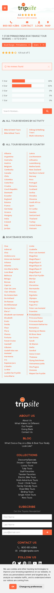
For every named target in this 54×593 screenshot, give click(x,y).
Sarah (31, 340)
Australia (8, 160)
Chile (6, 176)
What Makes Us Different (27, 423)
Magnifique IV (35, 269)
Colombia (8, 179)
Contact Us (27, 432)
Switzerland (34, 215)
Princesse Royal (36, 321)
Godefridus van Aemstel (11, 351)
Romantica (34, 327)
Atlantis (7, 265)
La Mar (7, 369)
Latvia (32, 153)
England (8, 199)
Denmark (8, 192)
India (6, 218)
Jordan (7, 228)
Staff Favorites (27, 471)
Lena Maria (9, 376)
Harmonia (8, 356)
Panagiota (33, 301)
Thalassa (33, 357)
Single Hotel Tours (27, 495)
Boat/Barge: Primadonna (15, 44)
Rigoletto (33, 295)
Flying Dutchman (36, 360)
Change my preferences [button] (30, 586)
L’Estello (7, 366)
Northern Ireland (36, 173)
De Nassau (8, 301)
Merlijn (32, 278)
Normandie (34, 288)
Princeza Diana (36, 318)
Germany (8, 209)
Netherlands (34, 166)
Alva (6, 252)
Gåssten (7, 347)
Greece (7, 212)
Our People (27, 426)
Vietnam (33, 228)
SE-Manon (33, 344)
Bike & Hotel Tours (12, 129)
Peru (31, 179)
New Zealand (35, 169)
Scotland (33, 189)
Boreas (7, 282)
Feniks (7, 324)
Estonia (7, 202)
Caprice (7, 285)
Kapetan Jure (10, 363)
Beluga (7, 278)
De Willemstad (10, 305)
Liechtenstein (35, 156)
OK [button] (12, 586)
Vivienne (33, 370)
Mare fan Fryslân (36, 275)
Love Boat (8, 272)
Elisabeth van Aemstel (14, 314)
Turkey (32, 222)
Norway (32, 176)
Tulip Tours (27, 468)
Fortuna (7, 337)
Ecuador (8, 195)
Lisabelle (33, 249)
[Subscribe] (47, 532)
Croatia (7, 186)
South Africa (34, 202)
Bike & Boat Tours (12, 133)
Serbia (32, 192)
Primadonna (34, 314)
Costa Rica (8, 182)
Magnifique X (35, 272)
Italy (6, 225)
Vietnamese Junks (37, 363)
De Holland (9, 298)
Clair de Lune (10, 288)
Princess (33, 291)
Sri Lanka (33, 209)
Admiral (7, 249)
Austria (7, 163)
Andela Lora (9, 256)
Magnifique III (35, 265)
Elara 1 (7, 311)
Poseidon (33, 311)
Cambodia (8, 169)
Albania (7, 153)
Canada (7, 173)
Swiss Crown (34, 354)
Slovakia (33, 195)
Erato (6, 321)
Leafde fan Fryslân (12, 373)
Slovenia (33, 199)
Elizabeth (8, 318)
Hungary (8, 215)
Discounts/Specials (27, 460)
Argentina (8, 156)
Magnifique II (35, 262)
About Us (27, 420)
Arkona (7, 262)
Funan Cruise (10, 340)
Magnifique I (34, 259)
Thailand (33, 218)
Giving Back (27, 429)
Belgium (8, 166)
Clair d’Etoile (10, 291)
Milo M (32, 282)
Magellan (33, 256)
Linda (31, 246)
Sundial (32, 350)
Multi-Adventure (36, 135)
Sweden (32, 212)
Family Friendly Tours (27, 486)
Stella (31, 347)
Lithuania (33, 160)
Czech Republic (11, 189)
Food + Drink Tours (27, 483)
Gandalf (7, 344)
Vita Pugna (34, 367)
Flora (6, 331)
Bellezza (8, 275)
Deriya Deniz (10, 308)
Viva (6, 246)
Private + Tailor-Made (27, 462)
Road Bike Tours (27, 489)
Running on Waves (37, 331)
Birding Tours (27, 492)
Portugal (33, 182)
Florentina (33, 285)
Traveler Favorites (27, 474)
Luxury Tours (27, 465)
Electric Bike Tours (27, 477)
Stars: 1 (38, 44)
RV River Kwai (35, 334)
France (7, 205)
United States (35, 225)
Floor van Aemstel (37, 252)
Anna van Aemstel (12, 259)
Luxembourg (34, 163)
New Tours (27, 497)
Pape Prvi (33, 305)
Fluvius (7, 334)
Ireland (7, 222)
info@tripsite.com (29, 551)
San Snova (33, 337)
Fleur (6, 327)
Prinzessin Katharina (38, 324)
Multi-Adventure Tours (27, 480)
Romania (33, 186)
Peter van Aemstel (37, 308)
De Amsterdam (10, 295)
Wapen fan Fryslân (37, 373)
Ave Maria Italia (11, 269)
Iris (5, 360)
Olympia (33, 298)
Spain (31, 205)
